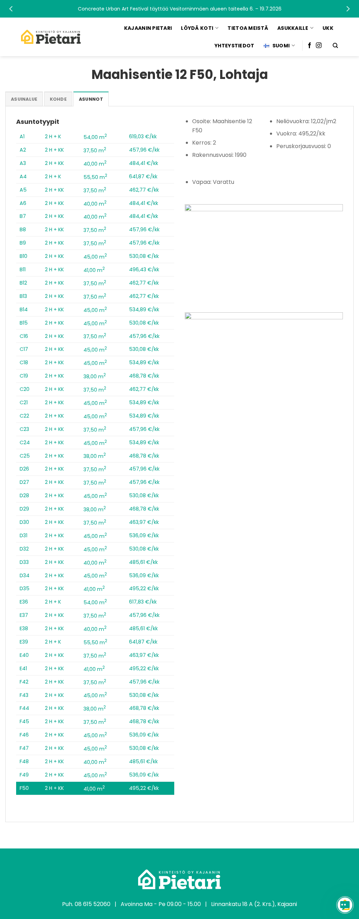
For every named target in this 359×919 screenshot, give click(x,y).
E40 (24, 655)
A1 (22, 136)
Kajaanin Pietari (148, 28)
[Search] (335, 45)
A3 (23, 163)
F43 (24, 695)
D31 (23, 535)
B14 (24, 309)
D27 (24, 482)
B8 (23, 229)
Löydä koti (197, 28)
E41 (23, 668)
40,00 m (95, 163)
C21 (24, 402)
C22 (24, 415)
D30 (24, 522)
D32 (24, 548)
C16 (24, 336)
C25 (25, 455)
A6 (23, 203)
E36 (24, 601)
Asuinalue (24, 99)
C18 (24, 362)
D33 (24, 562)
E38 (24, 628)
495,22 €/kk (144, 588)
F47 (24, 748)
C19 (24, 375)
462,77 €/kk (144, 189)
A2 (23, 149)
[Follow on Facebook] (309, 45)
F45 (24, 721)
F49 (24, 774)
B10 (23, 256)
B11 (23, 269)
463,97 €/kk (144, 522)
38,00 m (94, 376)
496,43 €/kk (144, 269)
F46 (24, 734)
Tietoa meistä (248, 28)
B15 (24, 322)
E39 (24, 641)
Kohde (58, 99)
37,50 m (94, 150)
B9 (23, 242)
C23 (24, 429)
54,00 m (95, 137)
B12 (23, 282)
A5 (23, 189)
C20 (24, 389)
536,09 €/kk (144, 535)
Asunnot (91, 99)
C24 (25, 442)
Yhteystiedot (234, 45)
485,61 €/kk (143, 562)
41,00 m (94, 270)
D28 (24, 495)
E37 (24, 615)
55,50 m (95, 177)
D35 (24, 588)
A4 (23, 176)
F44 (24, 708)
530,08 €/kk (144, 256)
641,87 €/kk (143, 176)
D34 (24, 575)
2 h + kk (54, 149)
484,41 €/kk (143, 163)
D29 (24, 508)
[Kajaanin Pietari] (51, 37)
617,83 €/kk (143, 601)
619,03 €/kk (143, 136)
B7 (23, 216)
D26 (24, 468)
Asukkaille (292, 28)
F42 (24, 681)
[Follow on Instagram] (318, 45)
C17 (24, 349)
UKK (328, 28)
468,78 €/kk (144, 375)
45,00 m (95, 256)
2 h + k (53, 136)
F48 (24, 761)
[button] (179, 9)
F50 (24, 788)
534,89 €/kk (144, 309)
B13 (23, 296)
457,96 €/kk (144, 149)
